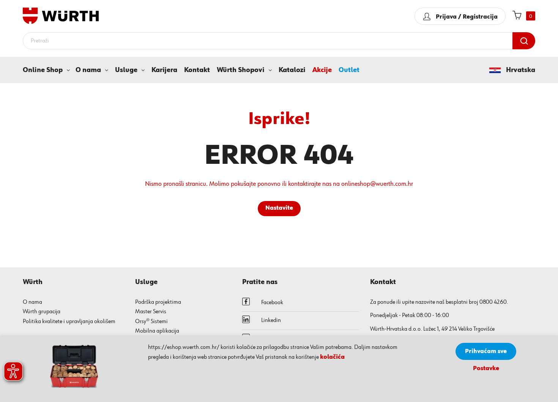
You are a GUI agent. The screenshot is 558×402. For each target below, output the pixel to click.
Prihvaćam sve (486, 352)
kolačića (332, 357)
